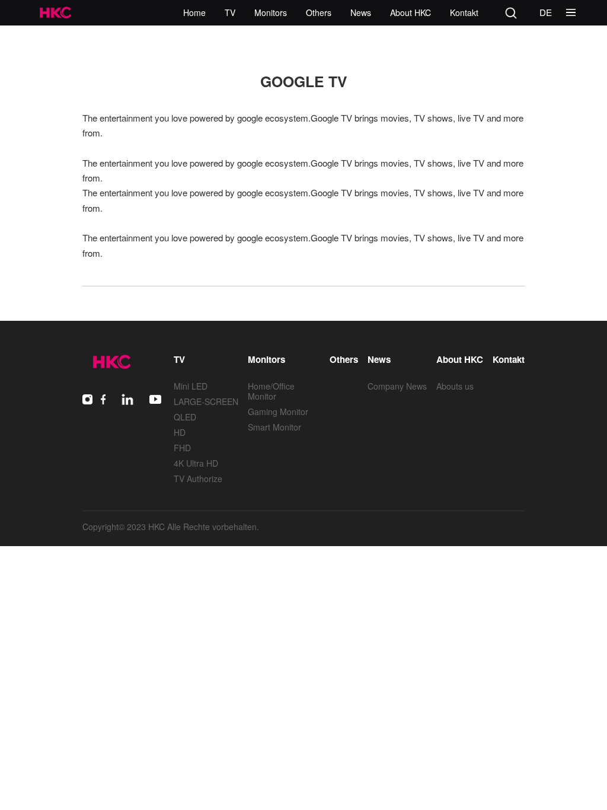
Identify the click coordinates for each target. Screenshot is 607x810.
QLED (185, 417)
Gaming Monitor (278, 411)
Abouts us (455, 386)
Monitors (270, 12)
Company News (397, 386)
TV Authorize (198, 478)
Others (318, 12)
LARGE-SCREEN (206, 401)
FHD (182, 448)
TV (230, 12)
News (360, 12)
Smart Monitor (274, 427)
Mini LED (190, 386)
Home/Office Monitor (271, 391)
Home (194, 12)
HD (180, 432)
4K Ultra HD (196, 463)
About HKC (410, 12)
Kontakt (464, 12)
